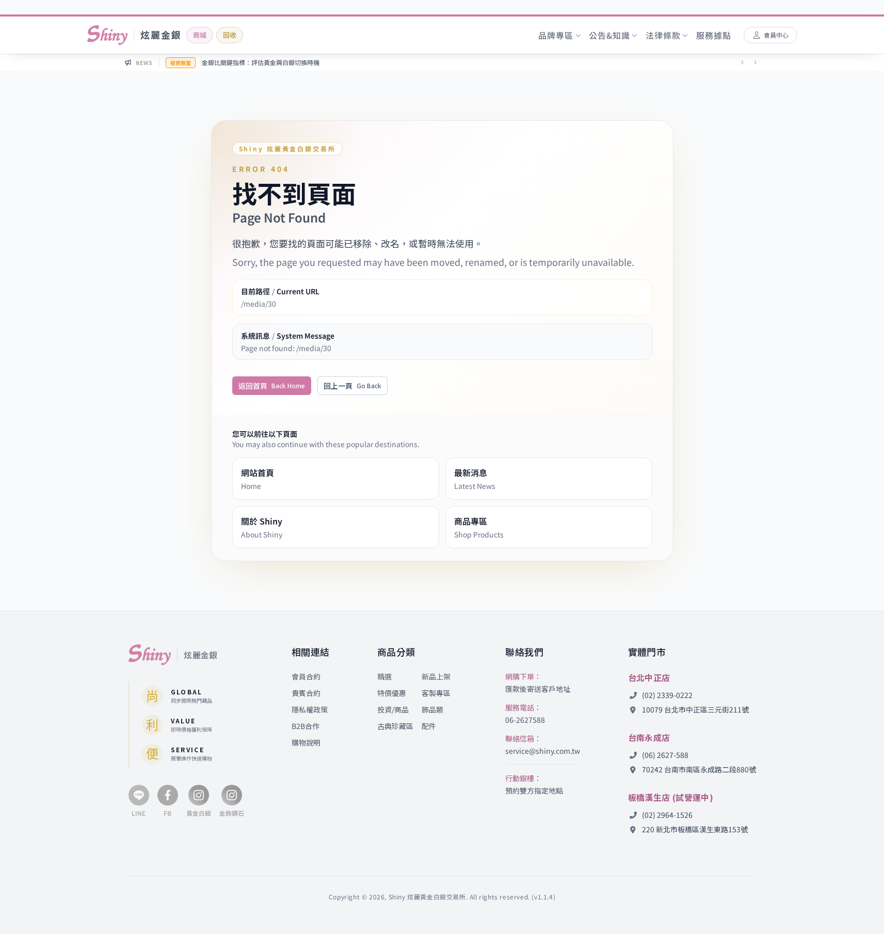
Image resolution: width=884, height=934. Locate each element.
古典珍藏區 (395, 726)
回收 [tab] (229, 35)
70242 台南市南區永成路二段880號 (698, 769)
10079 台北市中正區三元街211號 (694, 709)
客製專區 (436, 693)
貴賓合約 (306, 693)
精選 (384, 676)
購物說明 (306, 742)
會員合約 (306, 676)
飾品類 (432, 709)
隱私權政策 (310, 709)
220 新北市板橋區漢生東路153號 (694, 829)
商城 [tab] (199, 35)
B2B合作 (305, 726)
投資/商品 (393, 709)
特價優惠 (391, 693)
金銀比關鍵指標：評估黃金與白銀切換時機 (260, 62)
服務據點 (713, 35)
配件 (429, 726)
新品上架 (436, 676)
